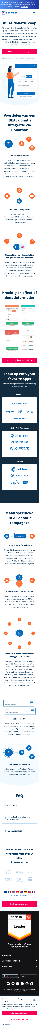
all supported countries (19, 896)
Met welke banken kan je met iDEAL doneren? (19, 818)
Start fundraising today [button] (19, 904)
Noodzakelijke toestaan (19, 1019)
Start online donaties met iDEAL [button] (19, 360)
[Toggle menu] (34, 13)
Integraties (7, 966)
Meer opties (7, 1024)
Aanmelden (24, 6)
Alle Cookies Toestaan (19, 1013)
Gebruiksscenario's (11, 961)
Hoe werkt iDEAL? (14, 831)
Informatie (6, 955)
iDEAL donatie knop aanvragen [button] (19, 52)
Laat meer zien (10, 1009)
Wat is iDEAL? (12, 805)
